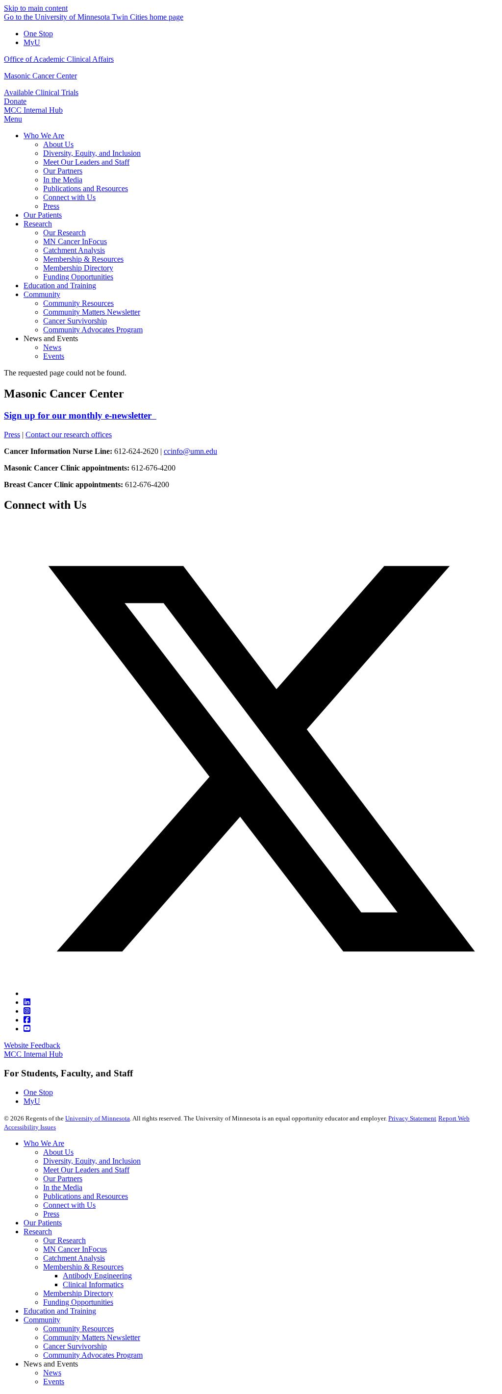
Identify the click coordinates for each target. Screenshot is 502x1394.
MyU (32, 42)
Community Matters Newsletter (91, 1337)
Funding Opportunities (78, 1302)
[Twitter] (261, 993)
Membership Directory (78, 1293)
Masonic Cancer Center (40, 76)
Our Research (64, 1240)
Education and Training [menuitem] (60, 285)
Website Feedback (32, 1045)
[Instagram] (27, 1011)
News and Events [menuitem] (51, 338)
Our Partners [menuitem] (62, 171)
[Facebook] (27, 1020)
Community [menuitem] (42, 294)
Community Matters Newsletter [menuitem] (91, 312)
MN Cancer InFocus (75, 1249)
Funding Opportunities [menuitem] (78, 277)
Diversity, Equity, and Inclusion (92, 1161)
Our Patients (43, 1223)
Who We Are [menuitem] (44, 135)
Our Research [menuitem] (64, 232)
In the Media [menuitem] (62, 179)
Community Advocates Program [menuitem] (93, 329)
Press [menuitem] (51, 206)
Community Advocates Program (93, 1355)
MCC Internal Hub (33, 110)
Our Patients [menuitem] (43, 215)
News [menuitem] (52, 347)
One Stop (38, 33)
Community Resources (78, 1328)
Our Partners (62, 1178)
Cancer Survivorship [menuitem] (75, 321)
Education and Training (60, 1311)
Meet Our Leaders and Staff (86, 1170)
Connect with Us (69, 1205)
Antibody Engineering (97, 1275)
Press (12, 434)
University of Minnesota (97, 1118)
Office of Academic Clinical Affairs (59, 59)
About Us (58, 1152)
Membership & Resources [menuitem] (83, 259)
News (52, 1373)
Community (42, 1320)
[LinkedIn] (27, 1002)
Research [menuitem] (38, 224)
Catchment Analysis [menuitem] (74, 250)
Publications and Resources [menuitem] (85, 188)
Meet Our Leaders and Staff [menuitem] (86, 162)
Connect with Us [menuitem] (69, 197)
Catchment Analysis (74, 1258)
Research (38, 1231)
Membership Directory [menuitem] (78, 268)
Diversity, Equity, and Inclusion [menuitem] (92, 153)
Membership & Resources (83, 1267)
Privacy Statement (412, 1118)
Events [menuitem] (53, 356)
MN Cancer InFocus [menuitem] (75, 241)
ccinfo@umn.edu (190, 451)
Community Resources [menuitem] (78, 303)
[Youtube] (27, 1028)
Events (53, 1381)
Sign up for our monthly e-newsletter (80, 415)
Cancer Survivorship (75, 1346)
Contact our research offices (68, 434)
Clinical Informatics (93, 1284)
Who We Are (44, 1143)
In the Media (62, 1187)
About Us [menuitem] (58, 144)
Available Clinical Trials (41, 92)
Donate (15, 101)
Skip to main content (36, 8)
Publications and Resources (85, 1196)
